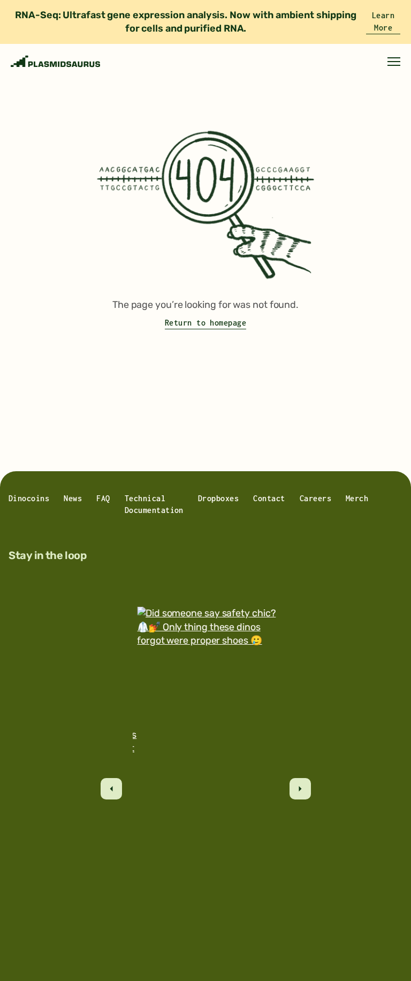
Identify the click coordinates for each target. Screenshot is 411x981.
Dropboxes (218, 498)
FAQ (103, 498)
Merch (357, 498)
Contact (269, 498)
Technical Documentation (154, 504)
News (73, 498)
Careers (315, 498)
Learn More (383, 21)
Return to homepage (206, 322)
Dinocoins (29, 498)
